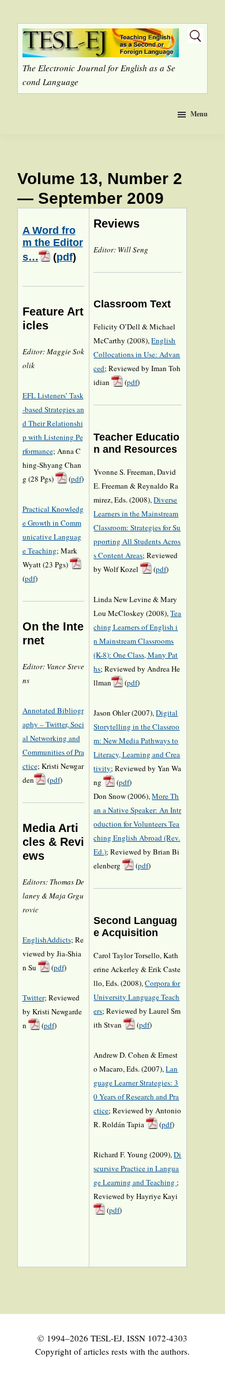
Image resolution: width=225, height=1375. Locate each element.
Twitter (33, 997)
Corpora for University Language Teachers (136, 997)
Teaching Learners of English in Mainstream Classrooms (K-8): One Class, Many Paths (137, 641)
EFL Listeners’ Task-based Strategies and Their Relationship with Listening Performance (53, 423)
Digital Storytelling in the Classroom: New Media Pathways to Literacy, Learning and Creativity (136, 740)
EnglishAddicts (46, 939)
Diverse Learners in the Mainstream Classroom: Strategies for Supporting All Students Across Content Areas (137, 527)
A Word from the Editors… (52, 244)
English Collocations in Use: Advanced (136, 354)
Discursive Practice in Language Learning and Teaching (137, 1168)
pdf (65, 257)
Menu (199, 114)
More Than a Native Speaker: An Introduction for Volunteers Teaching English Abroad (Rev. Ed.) (137, 824)
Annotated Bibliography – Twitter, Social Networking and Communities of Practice (53, 738)
